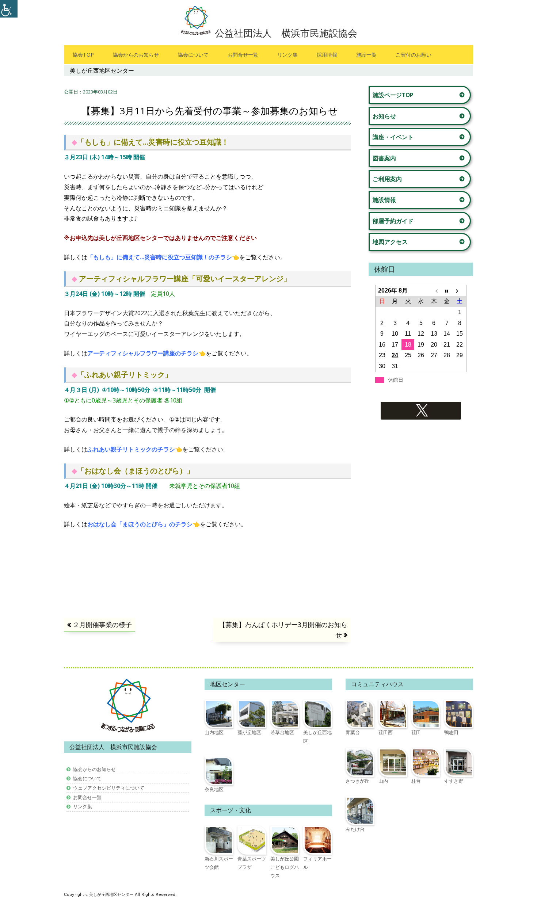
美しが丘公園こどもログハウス (284, 867)
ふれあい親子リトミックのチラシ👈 (134, 449)
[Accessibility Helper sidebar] (9, 9)
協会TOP (83, 54)
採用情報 (327, 54)
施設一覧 (366, 54)
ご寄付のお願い (413, 54)
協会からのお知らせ (136, 54)
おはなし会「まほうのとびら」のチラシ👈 (143, 524)
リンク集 (287, 54)
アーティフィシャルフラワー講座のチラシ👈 (146, 353)
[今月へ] (446, 290)
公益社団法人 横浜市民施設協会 (286, 32)
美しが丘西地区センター (112, 894)
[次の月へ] (459, 290)
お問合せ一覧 (243, 54)
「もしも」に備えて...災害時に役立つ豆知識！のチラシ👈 (163, 257)
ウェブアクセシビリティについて (108, 788)
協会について (193, 54)
